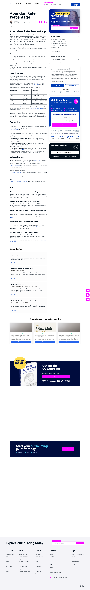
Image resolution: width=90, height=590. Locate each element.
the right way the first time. (30, 301)
